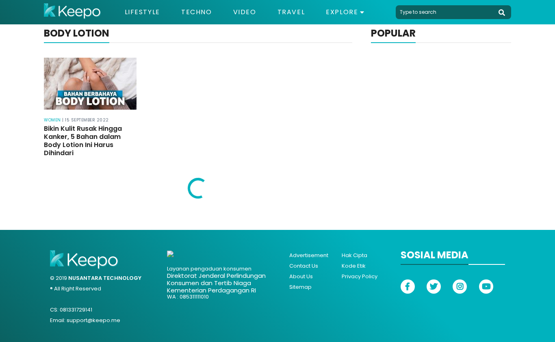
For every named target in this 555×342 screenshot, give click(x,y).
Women (52, 120)
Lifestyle (142, 12)
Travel (291, 12)
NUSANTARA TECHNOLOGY (104, 278)
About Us (301, 276)
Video (244, 12)
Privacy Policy (359, 276)
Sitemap (300, 287)
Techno (196, 12)
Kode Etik (354, 266)
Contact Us (303, 266)
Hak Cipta (354, 255)
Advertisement (308, 255)
